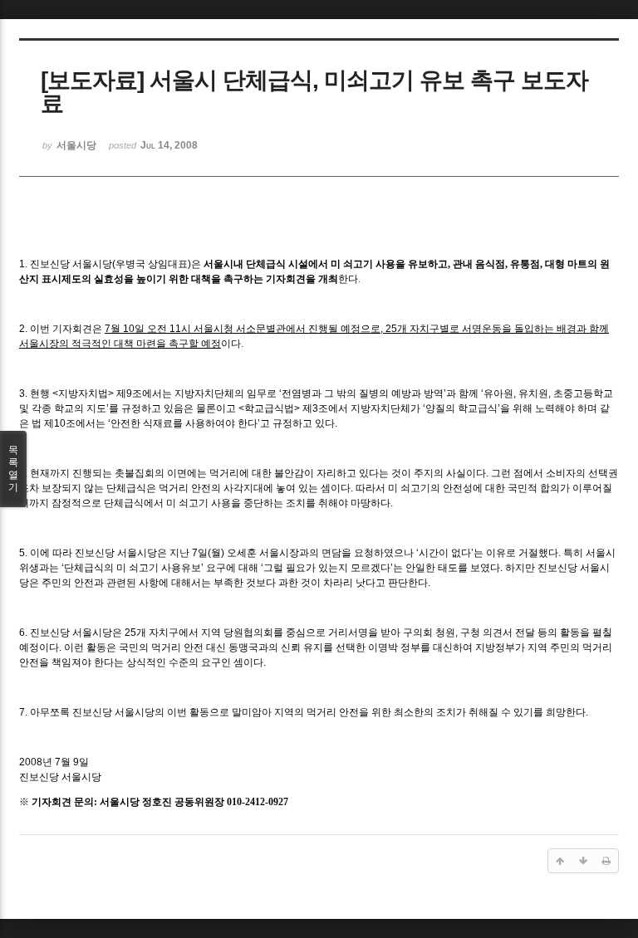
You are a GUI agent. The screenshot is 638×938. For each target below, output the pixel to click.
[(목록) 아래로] (583, 860)
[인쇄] (606, 860)
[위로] (560, 860)
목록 (13, 468)
